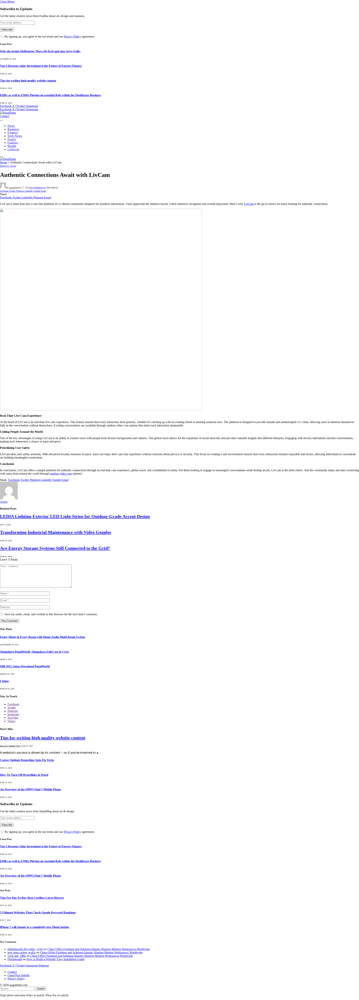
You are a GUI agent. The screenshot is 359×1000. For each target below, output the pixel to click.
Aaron (12, 188)
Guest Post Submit (18, 975)
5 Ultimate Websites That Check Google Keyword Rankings (38, 912)
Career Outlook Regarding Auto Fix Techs (27, 760)
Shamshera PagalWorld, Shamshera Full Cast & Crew (34, 651)
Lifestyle (13, 149)
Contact (4, 116)
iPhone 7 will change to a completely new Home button (34, 927)
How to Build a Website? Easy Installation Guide (56, 959)
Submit (41, 988)
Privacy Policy (72, 36)
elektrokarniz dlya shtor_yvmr (25, 949)
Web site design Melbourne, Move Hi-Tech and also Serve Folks (40, 51)
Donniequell (14, 959)
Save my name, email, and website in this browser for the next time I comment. (50, 614)
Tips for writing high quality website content (28, 80)
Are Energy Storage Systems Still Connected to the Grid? (55, 548)
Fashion (12, 142)
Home (3, 162)
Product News (8, 166)
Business (13, 129)
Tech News (14, 135)
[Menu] (1, 120)
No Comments (37, 188)
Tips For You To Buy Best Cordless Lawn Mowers (32, 897)
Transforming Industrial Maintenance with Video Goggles (55, 532)
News (11, 125)
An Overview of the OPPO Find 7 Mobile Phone (30, 789)
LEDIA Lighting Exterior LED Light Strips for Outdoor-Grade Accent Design (75, 516)
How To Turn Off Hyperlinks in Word (24, 774)
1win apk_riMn (16, 955)
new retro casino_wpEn (21, 952)
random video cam (61, 473)
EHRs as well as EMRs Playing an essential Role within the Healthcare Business (50, 95)
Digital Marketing (10, 746)
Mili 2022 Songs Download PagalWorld (25, 666)
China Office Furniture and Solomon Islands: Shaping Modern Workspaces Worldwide (98, 949)
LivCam (249, 203)
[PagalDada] (8, 112)
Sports (11, 139)
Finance (12, 132)
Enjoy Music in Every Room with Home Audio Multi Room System (42, 637)
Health (11, 146)
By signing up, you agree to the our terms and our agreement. (49, 36)
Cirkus (4, 681)
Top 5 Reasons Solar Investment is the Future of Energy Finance (41, 65)
